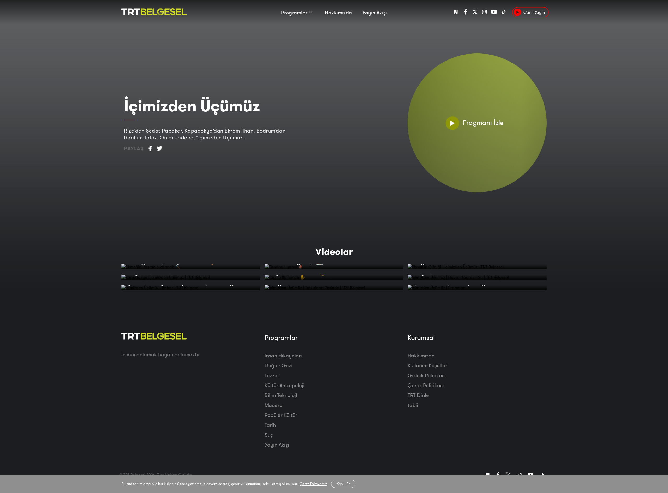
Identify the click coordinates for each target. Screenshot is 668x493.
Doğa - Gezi (279, 365)
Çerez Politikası (426, 385)
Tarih (270, 425)
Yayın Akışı (374, 12)
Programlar (294, 12)
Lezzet (272, 375)
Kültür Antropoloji (285, 385)
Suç (269, 434)
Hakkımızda (338, 12)
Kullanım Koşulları (428, 365)
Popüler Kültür (281, 415)
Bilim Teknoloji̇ (281, 395)
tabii (413, 405)
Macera (274, 405)
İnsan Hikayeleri (283, 355)
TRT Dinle (418, 395)
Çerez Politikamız (313, 484)
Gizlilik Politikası (427, 375)
